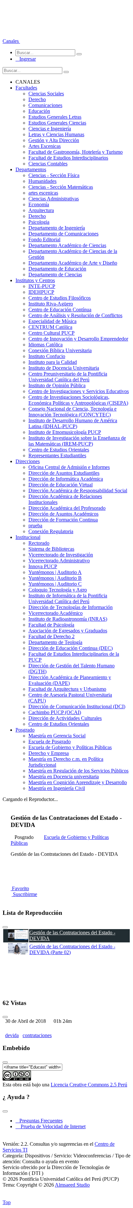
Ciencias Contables (47, 163)
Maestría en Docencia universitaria (63, 776)
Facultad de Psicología (51, 625)
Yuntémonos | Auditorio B (55, 578)
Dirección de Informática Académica (65, 479)
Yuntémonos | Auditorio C (55, 584)
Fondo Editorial (44, 239)
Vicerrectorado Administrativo (59, 560)
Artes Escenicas (44, 146)
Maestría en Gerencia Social (57, 735)
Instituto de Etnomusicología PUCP (64, 432)
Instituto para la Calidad (52, 362)
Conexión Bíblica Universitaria (60, 350)
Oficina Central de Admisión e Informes (69, 467)
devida (12, 1035)
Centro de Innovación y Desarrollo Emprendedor (78, 338)
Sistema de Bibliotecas (51, 549)
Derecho (37, 99)
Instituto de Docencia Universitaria (63, 368)
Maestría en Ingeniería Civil (56, 788)
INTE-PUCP (41, 286)
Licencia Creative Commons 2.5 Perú (89, 1084)
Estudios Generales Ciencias (57, 123)
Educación (39, 111)
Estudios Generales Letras (54, 117)
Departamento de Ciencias (55, 274)
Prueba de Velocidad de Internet (51, 1126)
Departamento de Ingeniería (56, 228)
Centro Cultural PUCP (51, 333)
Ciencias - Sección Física (53, 175)
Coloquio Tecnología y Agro (57, 589)
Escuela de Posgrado (49, 741)
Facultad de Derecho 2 (51, 636)
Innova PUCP (42, 566)
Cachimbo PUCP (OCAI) (54, 712)
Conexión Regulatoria (50, 531)
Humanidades (42, 181)
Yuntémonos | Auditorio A (55, 572)
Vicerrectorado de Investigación (60, 554)
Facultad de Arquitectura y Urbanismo (67, 689)
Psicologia (38, 222)
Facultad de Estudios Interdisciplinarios (68, 158)
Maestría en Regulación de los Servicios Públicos (78, 770)
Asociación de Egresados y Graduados (67, 630)
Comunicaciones (45, 105)
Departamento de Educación (57, 268)
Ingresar (25, 59)
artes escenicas (43, 193)
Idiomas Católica (45, 344)
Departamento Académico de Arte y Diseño (72, 263)
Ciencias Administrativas (53, 198)
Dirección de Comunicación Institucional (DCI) (76, 706)
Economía (38, 204)
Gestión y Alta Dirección (53, 140)
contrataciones (37, 1035)
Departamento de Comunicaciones (63, 233)
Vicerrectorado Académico (55, 613)
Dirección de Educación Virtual (60, 484)
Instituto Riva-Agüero (50, 303)
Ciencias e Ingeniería (49, 128)
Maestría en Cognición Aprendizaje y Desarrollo (77, 782)
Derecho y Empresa (48, 753)
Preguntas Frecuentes (39, 1120)
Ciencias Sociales (46, 93)
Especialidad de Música (52, 321)
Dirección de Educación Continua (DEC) (70, 648)
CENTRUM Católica (50, 327)
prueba (35, 525)
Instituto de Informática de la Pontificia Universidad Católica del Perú (67, 598)
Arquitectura (41, 210)
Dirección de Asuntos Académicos (63, 514)
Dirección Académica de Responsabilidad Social (77, 490)
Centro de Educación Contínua (59, 309)
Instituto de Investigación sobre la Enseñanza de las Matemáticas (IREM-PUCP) (77, 441)
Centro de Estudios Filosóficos (59, 298)
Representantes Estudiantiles (57, 455)
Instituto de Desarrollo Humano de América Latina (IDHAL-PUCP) (72, 423)
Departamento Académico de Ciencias (67, 245)
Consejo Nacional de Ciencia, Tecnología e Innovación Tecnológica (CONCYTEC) (72, 411)
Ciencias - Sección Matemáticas (60, 187)
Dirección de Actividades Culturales (65, 718)
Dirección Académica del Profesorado (67, 508)
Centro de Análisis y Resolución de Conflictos (75, 315)
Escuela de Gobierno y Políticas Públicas (70, 747)
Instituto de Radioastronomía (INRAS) (67, 619)
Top (7, 1202)
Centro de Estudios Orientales (58, 449)
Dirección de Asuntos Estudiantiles (63, 473)
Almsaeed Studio (72, 1185)
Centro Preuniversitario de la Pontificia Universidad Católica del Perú (67, 376)
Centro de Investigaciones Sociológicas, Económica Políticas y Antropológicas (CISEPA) (78, 400)
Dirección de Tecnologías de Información (70, 607)
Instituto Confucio (46, 356)
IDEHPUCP (41, 292)
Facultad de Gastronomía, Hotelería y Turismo (75, 152)
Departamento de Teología (55, 642)
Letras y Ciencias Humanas (56, 134)
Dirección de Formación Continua (63, 519)
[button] (11, 41)
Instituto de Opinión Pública (57, 385)
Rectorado (38, 543)
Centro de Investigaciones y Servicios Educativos (78, 391)
